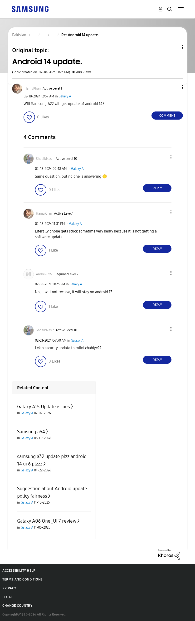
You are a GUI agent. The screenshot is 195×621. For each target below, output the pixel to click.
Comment (167, 116)
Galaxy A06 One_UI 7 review (46, 521)
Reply (157, 188)
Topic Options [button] (174, 47)
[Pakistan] (30, 8)
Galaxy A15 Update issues (43, 406)
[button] (174, 87)
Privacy (9, 588)
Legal (7, 597)
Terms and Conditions (22, 579)
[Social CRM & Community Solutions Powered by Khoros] (169, 554)
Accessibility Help (18, 571)
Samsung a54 (31, 431)
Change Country (17, 606)
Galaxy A (64, 96)
